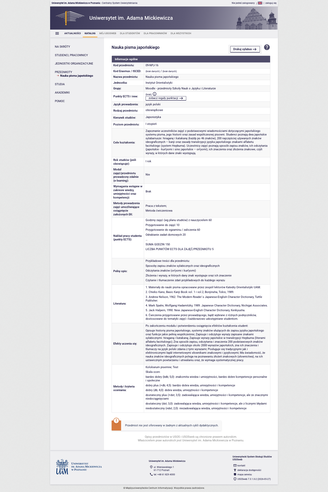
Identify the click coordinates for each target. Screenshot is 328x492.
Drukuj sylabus (242, 49)
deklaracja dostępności (249, 470)
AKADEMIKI (62, 92)
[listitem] (72, 33)
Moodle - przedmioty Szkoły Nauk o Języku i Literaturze (181, 88)
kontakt (241, 465)
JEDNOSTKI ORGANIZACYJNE (74, 63)
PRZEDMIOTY (63, 72)
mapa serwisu (244, 474)
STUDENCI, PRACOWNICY (71, 55)
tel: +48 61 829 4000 (164, 474)
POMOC (60, 101)
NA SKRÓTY (62, 46)
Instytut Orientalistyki (159, 82)
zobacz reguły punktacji (163, 98)
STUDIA (60, 84)
